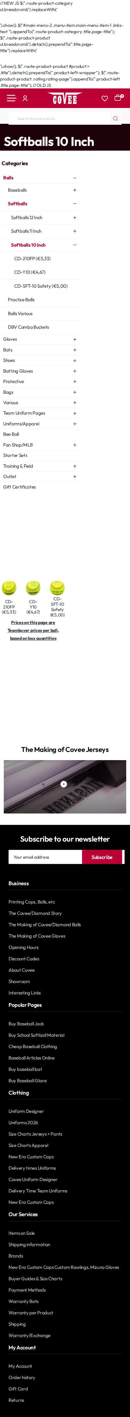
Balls (13, 130)
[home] (2, 130)
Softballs (31, 130)
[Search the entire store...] (115, 118)
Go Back (14, 19)
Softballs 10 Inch (58, 130)
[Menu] (12, 98)
